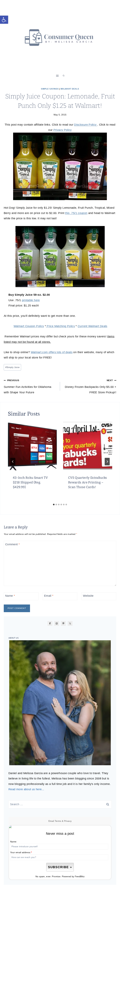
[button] (4, 20)
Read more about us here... (26, 789)
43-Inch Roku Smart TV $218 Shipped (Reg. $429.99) (30, 482)
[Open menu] (57, 75)
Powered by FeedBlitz (73, 876)
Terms (58, 821)
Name (10, 595)
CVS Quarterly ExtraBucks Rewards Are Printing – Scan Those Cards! (87, 482)
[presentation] (32, 445)
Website (88, 595)
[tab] (54, 504)
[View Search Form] (63, 76)
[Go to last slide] (12, 461)
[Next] (107, 461)
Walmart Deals (70, 89)
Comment (12, 544)
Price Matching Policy (60, 326)
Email (48, 595)
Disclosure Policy (85, 124)
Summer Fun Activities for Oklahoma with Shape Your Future (27, 386)
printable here (31, 300)
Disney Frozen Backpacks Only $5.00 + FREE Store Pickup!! (90, 386)
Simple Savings (50, 89)
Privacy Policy (62, 130)
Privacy (68, 821)
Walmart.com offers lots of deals (52, 352)
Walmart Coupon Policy (29, 326)
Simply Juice (12, 367)
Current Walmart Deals (92, 326)
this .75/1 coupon (76, 213)
